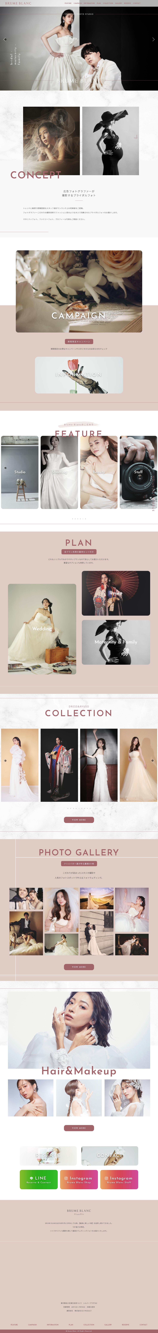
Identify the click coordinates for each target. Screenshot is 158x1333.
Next (153, 39)
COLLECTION (108, 3)
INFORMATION (89, 3)
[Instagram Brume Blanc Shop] (79, 1188)
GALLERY (118, 3)
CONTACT (136, 3)
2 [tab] (79, 177)
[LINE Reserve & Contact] (39, 1188)
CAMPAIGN (78, 3)
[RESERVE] (48, 1164)
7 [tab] (85, 808)
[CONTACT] (109, 1164)
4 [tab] (85, 177)
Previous (5, 39)
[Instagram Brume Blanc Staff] (119, 1188)
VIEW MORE (79, 820)
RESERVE (127, 3)
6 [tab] (85, 519)
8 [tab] (87, 808)
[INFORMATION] (79, 392)
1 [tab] (76, 177)
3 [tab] (82, 177)
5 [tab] (89, 177)
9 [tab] (90, 808)
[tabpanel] (52, 141)
